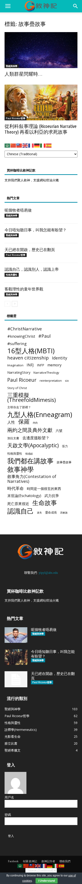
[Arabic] (7, 145)
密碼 (8, 815)
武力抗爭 (51, 495)
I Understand (46, 880)
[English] (25, 145)
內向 (35, 422)
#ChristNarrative (24, 328)
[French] (31, 145)
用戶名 (9, 797)
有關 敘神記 (30, 861)
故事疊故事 (64, 462)
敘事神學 (20, 469)
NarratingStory (18, 372)
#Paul (44, 336)
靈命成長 (51, 512)
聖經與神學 (11, 66)
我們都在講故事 (30, 461)
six (67, 380)
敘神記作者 (48, 861)
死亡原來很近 (18, 503)
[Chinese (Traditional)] (19, 145)
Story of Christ (17, 388)
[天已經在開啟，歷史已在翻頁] (16, 679)
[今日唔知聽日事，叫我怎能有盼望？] (16, 657)
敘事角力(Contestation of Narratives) (31, 479)
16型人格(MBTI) (31, 350)
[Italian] (43, 145)
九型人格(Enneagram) (39, 414)
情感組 (29, 453)
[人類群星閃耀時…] (41, 50)
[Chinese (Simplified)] (13, 145)
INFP (40, 365)
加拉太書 (13, 438)
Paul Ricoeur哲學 (15, 118)
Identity (59, 358)
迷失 (39, 512)
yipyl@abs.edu (48, 573)
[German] (37, 145)
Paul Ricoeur (21, 379)
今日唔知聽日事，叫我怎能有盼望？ (36, 230)
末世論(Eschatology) (24, 495)
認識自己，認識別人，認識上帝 (32, 269)
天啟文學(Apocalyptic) (33, 445)
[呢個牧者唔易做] (16, 635)
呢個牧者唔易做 (18, 210)
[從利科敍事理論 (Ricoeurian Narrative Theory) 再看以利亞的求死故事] (41, 103)
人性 (11, 422)
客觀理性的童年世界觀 (24, 289)
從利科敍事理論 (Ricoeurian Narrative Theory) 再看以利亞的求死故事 (41, 129)
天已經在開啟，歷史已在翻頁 (30, 249)
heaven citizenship (28, 357)
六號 (59, 430)
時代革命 (15, 488)
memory (54, 365)
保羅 (24, 421)
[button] (75, 6)
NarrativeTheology (46, 372)
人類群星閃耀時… (23, 74)
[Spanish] (49, 145)
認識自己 (20, 510)
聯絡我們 (64, 861)
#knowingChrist (21, 336)
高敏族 (64, 512)
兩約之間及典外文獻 (29, 430)
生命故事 (44, 502)
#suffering (17, 343)
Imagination (15, 365)
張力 (65, 446)
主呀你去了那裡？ (19, 407)
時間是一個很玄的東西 (44, 488)
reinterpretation (51, 380)
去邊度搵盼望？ (35, 437)
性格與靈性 (11, 274)
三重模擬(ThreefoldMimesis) (31, 397)
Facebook (13, 861)
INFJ (30, 365)
